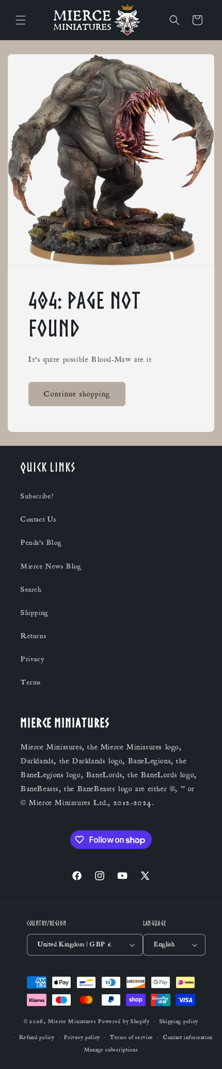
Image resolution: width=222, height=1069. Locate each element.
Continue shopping (77, 394)
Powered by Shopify (124, 1021)
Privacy (32, 659)
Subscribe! (37, 496)
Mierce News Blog (51, 566)
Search (31, 589)
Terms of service (131, 1037)
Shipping (35, 612)
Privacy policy (82, 1037)
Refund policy (37, 1037)
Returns (33, 636)
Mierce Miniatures (72, 1021)
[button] (20, 20)
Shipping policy (179, 1021)
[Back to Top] (201, 1048)
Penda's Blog (41, 542)
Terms (31, 682)
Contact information (188, 1037)
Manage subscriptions (111, 1050)
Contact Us (39, 519)
